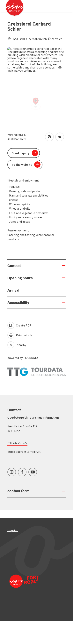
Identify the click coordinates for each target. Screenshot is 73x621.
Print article (23, 335)
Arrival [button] (13, 290)
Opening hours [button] (20, 277)
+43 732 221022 (17, 443)
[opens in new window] (23, 586)
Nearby (20, 345)
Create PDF (23, 325)
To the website (22, 164)
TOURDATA (30, 358)
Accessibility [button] (18, 302)
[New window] (36, 370)
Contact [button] (14, 265)
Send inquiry (21, 153)
